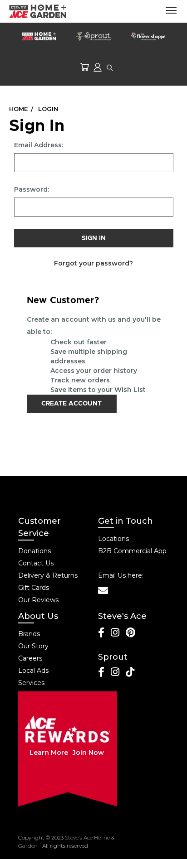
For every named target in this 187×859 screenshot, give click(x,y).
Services (31, 683)
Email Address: (38, 145)
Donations (34, 551)
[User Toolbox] (97, 67)
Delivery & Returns (48, 575)
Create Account (71, 404)
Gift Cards (33, 588)
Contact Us (36, 563)
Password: (31, 189)
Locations (113, 539)
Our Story (33, 646)
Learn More (49, 752)
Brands (29, 634)
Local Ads (33, 670)
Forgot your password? (93, 263)
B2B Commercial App (132, 551)
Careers (30, 658)
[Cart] (84, 67)
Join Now (88, 752)
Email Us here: (120, 575)
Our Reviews (38, 600)
